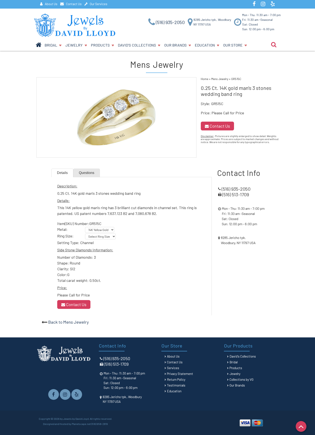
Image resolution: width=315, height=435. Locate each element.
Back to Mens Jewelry (68, 322)
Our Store (233, 45)
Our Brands (176, 45)
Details (62, 173)
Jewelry (74, 45)
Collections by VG (242, 379)
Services (173, 368)
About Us (51, 4)
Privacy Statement (180, 374)
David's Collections (137, 45)
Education (205, 45)
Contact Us (74, 4)
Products (101, 45)
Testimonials (176, 385)
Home (204, 79)
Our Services (98, 4)
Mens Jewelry (219, 79)
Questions (86, 173)
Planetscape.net (81, 423)
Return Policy (176, 379)
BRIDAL (51, 45)
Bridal (234, 362)
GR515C (236, 79)
